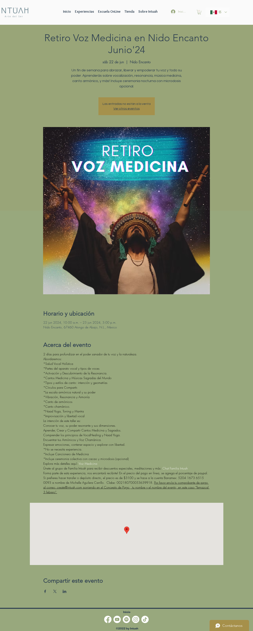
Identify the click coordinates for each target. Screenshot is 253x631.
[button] (109, 11)
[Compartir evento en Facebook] (45, 591)
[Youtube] (117, 619)
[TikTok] (145, 619)
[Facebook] (107, 619)
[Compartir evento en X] (55, 591)
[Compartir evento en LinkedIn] (64, 591)
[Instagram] (135, 619)
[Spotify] (126, 619)
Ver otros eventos (126, 108)
